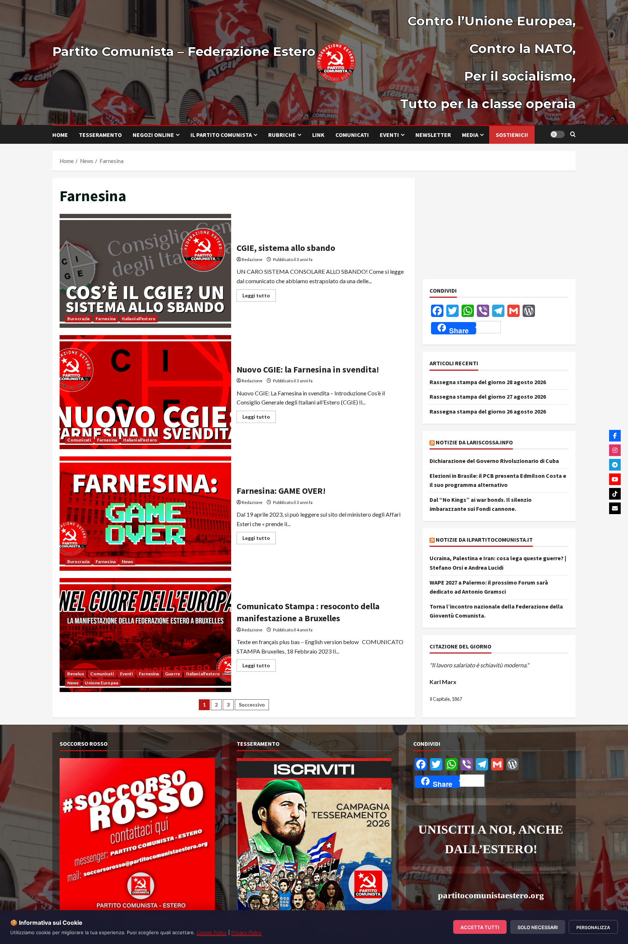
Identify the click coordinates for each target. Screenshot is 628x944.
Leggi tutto (259, 293)
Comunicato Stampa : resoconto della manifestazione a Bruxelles (145, 635)
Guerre (172, 673)
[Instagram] (615, 450)
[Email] (615, 508)
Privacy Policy (246, 932)
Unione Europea (101, 682)
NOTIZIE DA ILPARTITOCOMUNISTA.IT (484, 539)
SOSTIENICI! (512, 134)
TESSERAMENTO (100, 134)
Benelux (75, 673)
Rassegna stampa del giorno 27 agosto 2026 (488, 396)
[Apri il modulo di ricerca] (573, 134)
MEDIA (470, 134)
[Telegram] (615, 465)
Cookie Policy (212, 932)
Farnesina (106, 318)
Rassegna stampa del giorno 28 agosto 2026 (488, 382)
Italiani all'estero (139, 318)
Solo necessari (538, 927)
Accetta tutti (479, 927)
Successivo (252, 704)
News (127, 561)
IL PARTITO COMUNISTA (221, 134)
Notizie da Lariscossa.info (474, 442)
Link (318, 134)
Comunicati (352, 134)
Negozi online (153, 134)
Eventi (389, 134)
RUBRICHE (282, 134)
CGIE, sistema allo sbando (145, 271)
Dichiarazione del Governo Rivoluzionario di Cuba (494, 460)
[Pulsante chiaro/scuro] (557, 134)
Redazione (252, 259)
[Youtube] (615, 479)
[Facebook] (615, 436)
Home (60, 134)
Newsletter (433, 134)
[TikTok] (615, 494)
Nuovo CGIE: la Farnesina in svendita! (145, 392)
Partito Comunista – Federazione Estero (183, 51)
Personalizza (593, 927)
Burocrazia (78, 318)
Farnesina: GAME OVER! (145, 513)
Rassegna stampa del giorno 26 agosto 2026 (488, 411)
